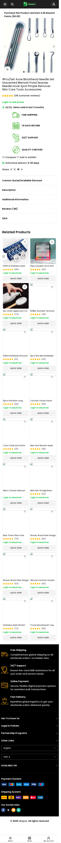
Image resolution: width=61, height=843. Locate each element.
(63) (16, 584)
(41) (16, 449)
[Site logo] (29, 4)
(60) (44, 539)
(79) (16, 539)
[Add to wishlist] (24, 242)
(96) (44, 449)
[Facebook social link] (11, 169)
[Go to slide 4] (32, 72)
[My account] (53, 4)
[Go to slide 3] (29, 72)
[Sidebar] (3, 256)
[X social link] (14, 169)
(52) (44, 494)
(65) (44, 584)
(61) (16, 359)
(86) (16, 404)
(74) (16, 314)
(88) (16, 270)
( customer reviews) (27, 95)
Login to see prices (13, 102)
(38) (44, 314)
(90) (44, 270)
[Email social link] (18, 169)
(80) (44, 359)
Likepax (23, 821)
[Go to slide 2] (26, 72)
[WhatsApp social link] (22, 169)
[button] (5, 46)
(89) (44, 629)
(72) (16, 629)
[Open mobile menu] (5, 4)
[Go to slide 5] (35, 72)
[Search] (12, 4)
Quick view (16, 278)
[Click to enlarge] (7, 69)
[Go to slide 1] (24, 72)
